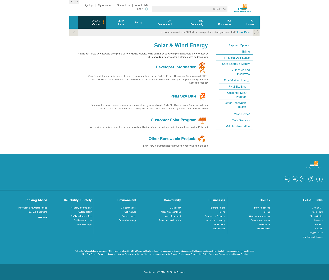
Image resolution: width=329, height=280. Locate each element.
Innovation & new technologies (32, 207)
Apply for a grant (173, 216)
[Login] (146, 9)
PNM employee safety (81, 216)
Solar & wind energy (260, 220)
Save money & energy (259, 216)
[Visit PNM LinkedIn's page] (286, 178)
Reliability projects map (81, 207)
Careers (319, 224)
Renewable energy (127, 220)
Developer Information (176, 67)
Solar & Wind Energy (237, 80)
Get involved (130, 211)
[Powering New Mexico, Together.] (243, 7)
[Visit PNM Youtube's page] (294, 178)
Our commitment (128, 207)
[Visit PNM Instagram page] (310, 178)
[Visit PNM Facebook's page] (319, 178)
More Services (241, 120)
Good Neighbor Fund (171, 211)
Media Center (316, 216)
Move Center (242, 114)
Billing (246, 51)
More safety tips (84, 224)
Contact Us (317, 207)
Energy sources (129, 216)
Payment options (262, 207)
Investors (318, 220)
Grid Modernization (238, 126)
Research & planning (37, 211)
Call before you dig (83, 220)
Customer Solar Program (236, 95)
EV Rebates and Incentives (240, 72)
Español (74, 2)
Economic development (170, 220)
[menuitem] (248, 22)
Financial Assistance (237, 58)
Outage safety (85, 211)
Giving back (175, 207)
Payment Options (239, 45)
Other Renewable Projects (235, 105)
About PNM (317, 211)
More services (263, 228)
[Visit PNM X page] (302, 178)
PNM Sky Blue (237, 86)
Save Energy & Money (236, 64)
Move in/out (264, 224)
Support (319, 228)
